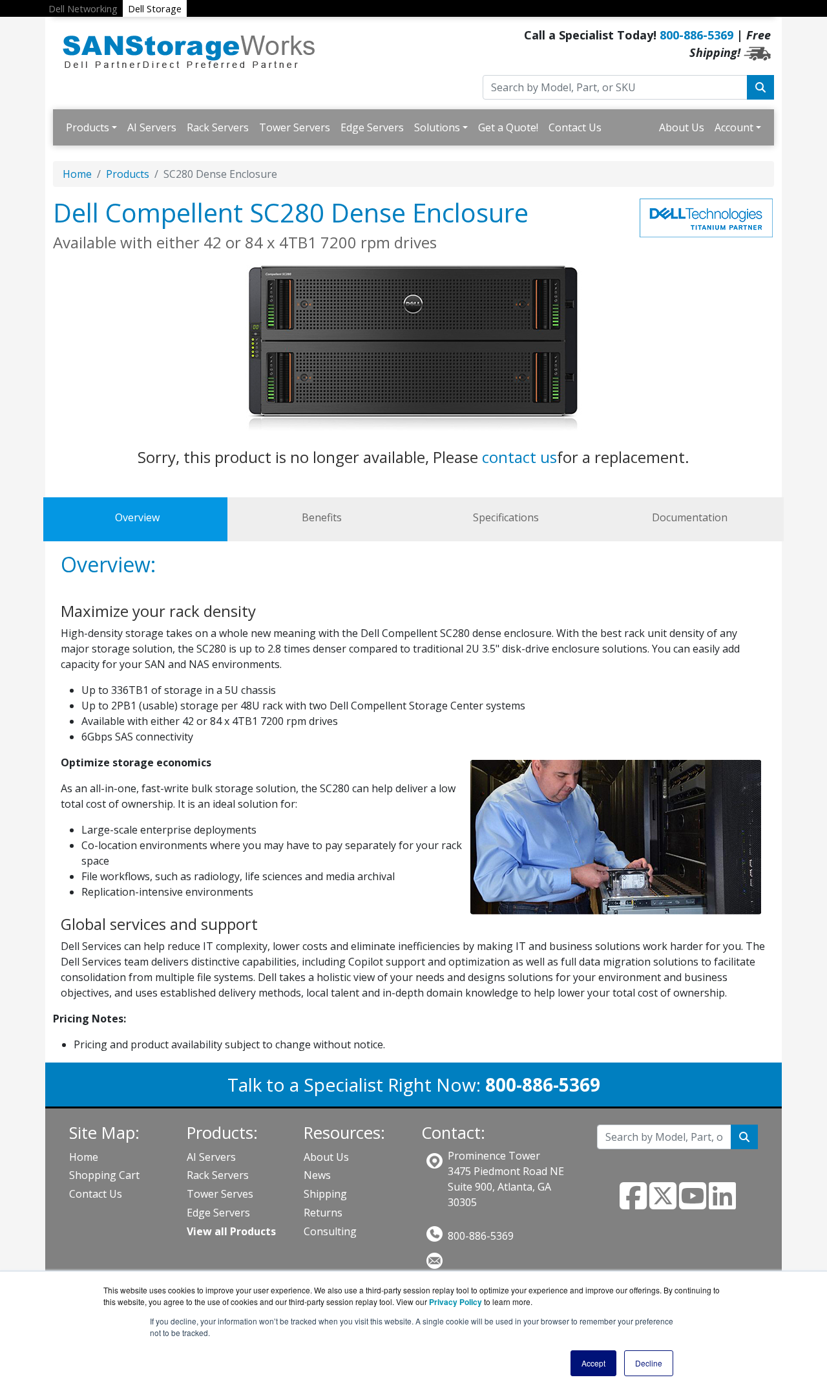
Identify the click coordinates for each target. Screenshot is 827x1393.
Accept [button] (593, 1362)
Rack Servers (218, 127)
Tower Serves (220, 1194)
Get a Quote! (508, 127)
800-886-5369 (696, 35)
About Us (681, 127)
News (317, 1175)
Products (87, 127)
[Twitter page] (662, 1203)
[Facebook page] (633, 1203)
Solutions (437, 127)
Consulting (330, 1231)
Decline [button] (648, 1362)
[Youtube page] (692, 1203)
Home (77, 174)
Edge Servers (372, 127)
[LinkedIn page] (722, 1203)
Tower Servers (294, 127)
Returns (323, 1212)
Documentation (690, 517)
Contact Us (575, 127)
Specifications (506, 517)
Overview (137, 517)
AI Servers (151, 127)
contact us (519, 457)
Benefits (322, 517)
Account (734, 127)
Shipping (325, 1194)
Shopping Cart (104, 1175)
